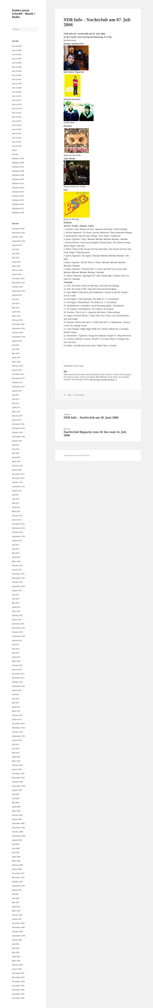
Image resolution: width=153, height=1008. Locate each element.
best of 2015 (17, 113)
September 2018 (18, 337)
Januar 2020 (17, 274)
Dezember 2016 (18, 424)
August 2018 (17, 341)
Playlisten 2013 (18, 192)
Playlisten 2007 (18, 167)
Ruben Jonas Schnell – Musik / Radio (23, 13)
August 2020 (17, 245)
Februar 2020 (17, 270)
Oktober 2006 (17, 931)
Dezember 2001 (18, 994)
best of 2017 (17, 121)
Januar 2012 (17, 669)
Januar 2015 (17, 520)
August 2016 (17, 441)
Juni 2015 (15, 499)
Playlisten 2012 (18, 187)
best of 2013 (17, 104)
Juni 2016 (15, 449)
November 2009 (18, 778)
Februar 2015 (17, 515)
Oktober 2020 (17, 237)
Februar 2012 (17, 665)
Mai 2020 (15, 258)
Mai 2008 (15, 852)
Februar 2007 (17, 915)
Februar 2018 (17, 366)
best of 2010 (17, 92)
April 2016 (16, 457)
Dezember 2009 (18, 773)
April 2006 (16, 956)
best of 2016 (17, 117)
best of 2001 (17, 54)
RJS (70, 395)
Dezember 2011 (18, 674)
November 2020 (18, 233)
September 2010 (18, 736)
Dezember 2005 (18, 973)
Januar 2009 (17, 819)
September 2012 (18, 636)
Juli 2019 (15, 299)
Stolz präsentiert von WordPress (76, 455)
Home (14, 150)
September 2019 (18, 291)
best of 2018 (17, 125)
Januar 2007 (17, 919)
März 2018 (16, 362)
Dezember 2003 (18, 985)
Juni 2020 (15, 253)
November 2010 (18, 728)
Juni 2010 (15, 748)
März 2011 (16, 711)
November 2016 (18, 428)
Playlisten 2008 (18, 171)
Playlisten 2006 (18, 163)
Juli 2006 (15, 944)
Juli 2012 (15, 644)
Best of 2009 (17, 88)
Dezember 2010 (18, 723)
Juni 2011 (15, 698)
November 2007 (18, 877)
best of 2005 (17, 71)
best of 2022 (17, 146)
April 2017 (16, 407)
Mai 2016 (15, 453)
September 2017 (18, 387)
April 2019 (16, 312)
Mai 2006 (15, 952)
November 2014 (18, 528)
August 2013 (17, 590)
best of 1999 (17, 46)
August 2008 (17, 840)
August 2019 (17, 295)
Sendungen (79, 395)
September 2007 (18, 886)
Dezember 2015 (18, 474)
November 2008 (18, 827)
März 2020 (16, 266)
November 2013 (18, 578)
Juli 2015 (15, 495)
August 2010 (17, 740)
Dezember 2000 (18, 998)
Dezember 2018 (18, 324)
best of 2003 (17, 63)
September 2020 (18, 241)
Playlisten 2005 (18, 158)
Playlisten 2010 (18, 179)
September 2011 (18, 686)
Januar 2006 (17, 969)
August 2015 (17, 490)
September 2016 (18, 436)
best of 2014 (17, 108)
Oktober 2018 (17, 332)
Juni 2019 (15, 303)
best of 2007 (17, 79)
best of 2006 (17, 75)
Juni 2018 (15, 349)
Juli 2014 (15, 545)
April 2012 (16, 657)
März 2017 (16, 411)
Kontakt (15, 154)
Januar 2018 (17, 370)
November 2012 (18, 628)
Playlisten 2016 (18, 204)
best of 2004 (17, 67)
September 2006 (18, 936)
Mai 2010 (15, 753)
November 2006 (18, 927)
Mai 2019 (15, 307)
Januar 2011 (17, 719)
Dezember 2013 (18, 574)
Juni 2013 (15, 599)
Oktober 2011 (17, 682)
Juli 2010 (15, 744)
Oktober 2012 (17, 632)
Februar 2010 (17, 765)
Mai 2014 (15, 553)
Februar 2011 (17, 715)
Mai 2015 (15, 503)
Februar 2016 (17, 466)
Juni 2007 (15, 898)
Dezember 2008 (18, 823)
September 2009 (18, 786)
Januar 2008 (17, 869)
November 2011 (18, 678)
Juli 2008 (15, 844)
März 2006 (16, 961)
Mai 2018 (15, 353)
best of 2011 (17, 96)
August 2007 (17, 890)
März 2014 (16, 561)
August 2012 (17, 640)
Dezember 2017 (18, 374)
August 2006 (17, 940)
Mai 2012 (15, 653)
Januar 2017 (17, 420)
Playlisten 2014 (18, 196)
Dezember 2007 (18, 873)
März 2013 (16, 611)
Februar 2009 (17, 815)
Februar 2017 (17, 416)
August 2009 (17, 790)
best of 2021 (17, 142)
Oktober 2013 (17, 582)
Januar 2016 (17, 470)
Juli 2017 (15, 395)
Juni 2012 (15, 649)
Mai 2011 (15, 703)
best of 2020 (17, 138)
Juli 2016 (15, 445)
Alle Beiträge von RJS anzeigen (102, 379)
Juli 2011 (15, 694)
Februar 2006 (17, 965)
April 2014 (16, 557)
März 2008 (16, 861)
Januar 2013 (17, 619)
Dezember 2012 (18, 624)
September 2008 (18, 836)
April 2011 (16, 707)
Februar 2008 (17, 865)
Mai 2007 (15, 902)
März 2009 (16, 811)
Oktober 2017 (17, 382)
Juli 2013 (15, 594)
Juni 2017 (15, 399)
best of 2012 (17, 100)
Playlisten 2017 (18, 208)
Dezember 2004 (18, 981)
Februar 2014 (17, 565)
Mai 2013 (15, 603)
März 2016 (16, 461)
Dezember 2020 (18, 228)
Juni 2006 (15, 948)
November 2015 (18, 478)
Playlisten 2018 (18, 212)
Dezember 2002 (18, 990)
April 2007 (16, 906)
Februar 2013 (17, 615)
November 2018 (18, 328)
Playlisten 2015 (18, 200)
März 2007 (16, 911)
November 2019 (18, 283)
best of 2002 (17, 59)
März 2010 (16, 761)
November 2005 (18, 977)
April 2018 (16, 357)
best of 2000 (17, 50)
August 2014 (17, 540)
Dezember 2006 (18, 923)
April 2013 (16, 607)
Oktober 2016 (17, 432)
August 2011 (17, 690)
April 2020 (16, 262)
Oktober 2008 (17, 832)
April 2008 (16, 857)
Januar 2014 (17, 570)
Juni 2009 (15, 798)
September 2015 (18, 486)
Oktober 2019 (17, 287)
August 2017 (17, 391)
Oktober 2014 (17, 532)
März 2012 (16, 661)
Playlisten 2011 (18, 183)
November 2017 (18, 378)
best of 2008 (17, 83)
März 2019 (16, 316)
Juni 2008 (15, 848)
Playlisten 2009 (18, 175)
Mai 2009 (15, 802)
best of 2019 (17, 129)
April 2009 (16, 807)
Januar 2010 (17, 769)
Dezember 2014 (18, 524)
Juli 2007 (15, 894)
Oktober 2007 (17, 882)
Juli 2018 (15, 345)
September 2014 (18, 536)
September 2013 (18, 586)
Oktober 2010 (17, 732)
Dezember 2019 (18, 278)
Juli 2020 (15, 249)
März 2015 (16, 511)
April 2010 (16, 757)
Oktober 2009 (17, 782)
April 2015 (16, 507)
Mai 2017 (15, 403)
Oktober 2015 (17, 482)
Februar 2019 (17, 320)
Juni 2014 (15, 549)
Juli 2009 (15, 794)
